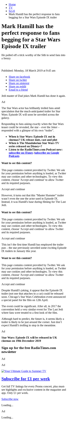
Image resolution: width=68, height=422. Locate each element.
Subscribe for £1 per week (25, 378)
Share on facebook (19, 76)
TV (11, 7)
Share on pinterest (19, 83)
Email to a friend (18, 89)
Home (12, 4)
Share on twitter (18, 79)
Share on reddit (17, 86)
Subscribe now (9, 399)
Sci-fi (12, 10)
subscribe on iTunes (21, 152)
